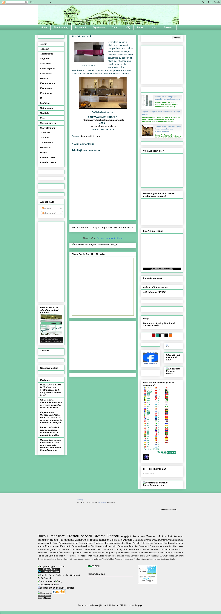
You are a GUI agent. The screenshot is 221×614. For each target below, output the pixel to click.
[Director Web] (45, 593)
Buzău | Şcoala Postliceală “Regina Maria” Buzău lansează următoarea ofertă (168, 128)
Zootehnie (165, 559)
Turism (110, 549)
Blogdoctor (111, 502)
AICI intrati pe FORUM (154, 292)
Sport (144, 559)
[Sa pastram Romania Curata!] (173, 373)
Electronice (46, 88)
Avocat (127, 556)
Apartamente (46, 54)
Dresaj (40, 559)
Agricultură (76, 553)
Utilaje (43, 152)
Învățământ (65, 553)
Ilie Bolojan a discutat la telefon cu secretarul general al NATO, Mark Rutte (51, 403)
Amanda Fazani (151, 325)
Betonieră (141, 556)
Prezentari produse (81, 546)
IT (41, 98)
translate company (152, 278)
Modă (87, 549)
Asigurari (44, 58)
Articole (136, 543)
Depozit (169, 556)
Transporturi (46, 142)
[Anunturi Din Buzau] (150, 361)
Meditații (44, 113)
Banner (134, 556)
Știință (172, 559)
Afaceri (43, 44)
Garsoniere (178, 553)
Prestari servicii (48, 123)
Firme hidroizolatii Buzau (148, 549)
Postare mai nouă (81, 227)
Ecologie (47, 559)
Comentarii (49, 213)
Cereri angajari (47, 68)
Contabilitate (129, 549)
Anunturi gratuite (175, 540)
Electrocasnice (47, 83)
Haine (53, 559)
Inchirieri (113, 546)
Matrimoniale (46, 108)
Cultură (163, 556)
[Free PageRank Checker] (94, 566)
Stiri (120, 539)
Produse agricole (98, 539)
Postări (48, 208)
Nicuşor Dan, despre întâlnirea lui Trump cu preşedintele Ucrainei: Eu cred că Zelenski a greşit (50, 445)
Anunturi (44, 350)
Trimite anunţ (61, 27)
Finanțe (168, 553)
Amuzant (42, 549)
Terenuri (44, 137)
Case (55, 543)
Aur (136, 546)
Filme (160, 553)
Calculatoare (63, 549)
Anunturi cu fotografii (103, 553)
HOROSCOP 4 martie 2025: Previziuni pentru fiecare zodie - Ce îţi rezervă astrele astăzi (51, 389)
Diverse (44, 78)
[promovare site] (46, 581)
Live (154, 27)
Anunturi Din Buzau (150, 352)
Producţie (138, 559)
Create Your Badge (150, 363)
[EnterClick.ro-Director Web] (49, 572)
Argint (117, 553)
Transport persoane (159, 546)
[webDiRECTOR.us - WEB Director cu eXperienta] (48, 584)
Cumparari (99, 543)
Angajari (44, 49)
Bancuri (141, 27)
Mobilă (105, 559)
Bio (147, 556)
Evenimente (46, 93)
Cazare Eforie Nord (44, 595)
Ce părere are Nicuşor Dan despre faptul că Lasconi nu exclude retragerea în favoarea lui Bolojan (51, 417)
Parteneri (168, 27)
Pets (42, 118)
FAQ (128, 27)
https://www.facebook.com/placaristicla (103, 120)
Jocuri (81, 559)
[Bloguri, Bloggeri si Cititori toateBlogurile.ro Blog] (51, 566)
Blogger (139, 605)
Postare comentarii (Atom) (110, 238)
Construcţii (46, 73)
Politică (111, 559)
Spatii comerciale (99, 546)
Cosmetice (143, 553)
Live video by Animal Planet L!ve (162, 269)
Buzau (43, 536)
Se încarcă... (149, 473)
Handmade (43, 556)
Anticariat (87, 553)
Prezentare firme (48, 128)
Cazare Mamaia (44, 598)
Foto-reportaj (147, 543)
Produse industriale (89, 556)
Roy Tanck (164, 323)
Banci (134, 553)
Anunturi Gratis (124, 543)
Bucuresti (158, 543)
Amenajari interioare (90, 136)
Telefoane (45, 132)
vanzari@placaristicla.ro (103, 126)
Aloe (122, 556)
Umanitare (45, 147)
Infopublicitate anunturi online (173, 357)
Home (44, 27)
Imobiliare (45, 103)
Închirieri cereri (47, 157)
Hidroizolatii (74, 559)
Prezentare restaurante (124, 559)
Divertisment (178, 556)
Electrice (153, 553)
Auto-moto (45, 63)
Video (101, 556)
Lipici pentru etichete (93, 559)
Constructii (144, 546)
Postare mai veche (124, 227)
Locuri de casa (56, 556)
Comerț (118, 549)
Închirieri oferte (48, 162)
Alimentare (161, 540)
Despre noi (80, 27)
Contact (115, 27)
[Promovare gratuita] (60, 578)
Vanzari (113, 536)
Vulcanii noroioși (154, 559)
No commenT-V (71, 556)
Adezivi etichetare (112, 556)
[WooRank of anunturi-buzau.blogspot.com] (162, 485)
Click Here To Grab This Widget (88, 502)
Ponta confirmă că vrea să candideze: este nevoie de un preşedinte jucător (49, 431)
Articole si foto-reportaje (155, 287)
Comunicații (154, 556)
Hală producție (63, 559)
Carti (72, 549)
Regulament (99, 27)
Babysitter (125, 553)
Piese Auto (65, 546)
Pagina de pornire (102, 227)
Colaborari (169, 543)
